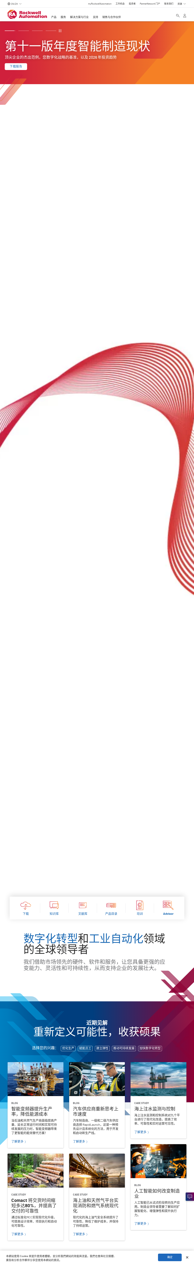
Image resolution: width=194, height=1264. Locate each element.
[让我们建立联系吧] (190, 1196)
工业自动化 (116, 939)
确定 (170, 1257)
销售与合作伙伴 (111, 17)
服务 (63, 17)
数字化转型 (50, 939)
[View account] (184, 16)
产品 (53, 17)
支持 (95, 17)
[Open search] (178, 16)
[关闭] (187, 1257)
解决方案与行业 (79, 17)
